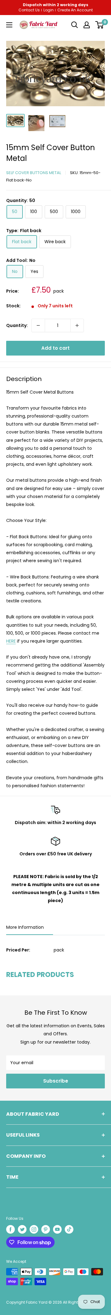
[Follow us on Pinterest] (45, 1229)
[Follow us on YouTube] (57, 1229)
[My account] (87, 24)
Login (48, 10)
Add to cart (55, 348)
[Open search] (74, 24)
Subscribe (55, 1081)
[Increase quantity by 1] (77, 325)
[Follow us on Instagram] (34, 1229)
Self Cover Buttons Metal (33, 173)
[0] (99, 25)
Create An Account (75, 10)
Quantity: (17, 325)
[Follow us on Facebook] (10, 1229)
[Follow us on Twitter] (22, 1229)
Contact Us (29, 10)
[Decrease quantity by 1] (38, 325)
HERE (11, 641)
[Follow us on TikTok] (69, 1229)
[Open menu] (9, 24)
